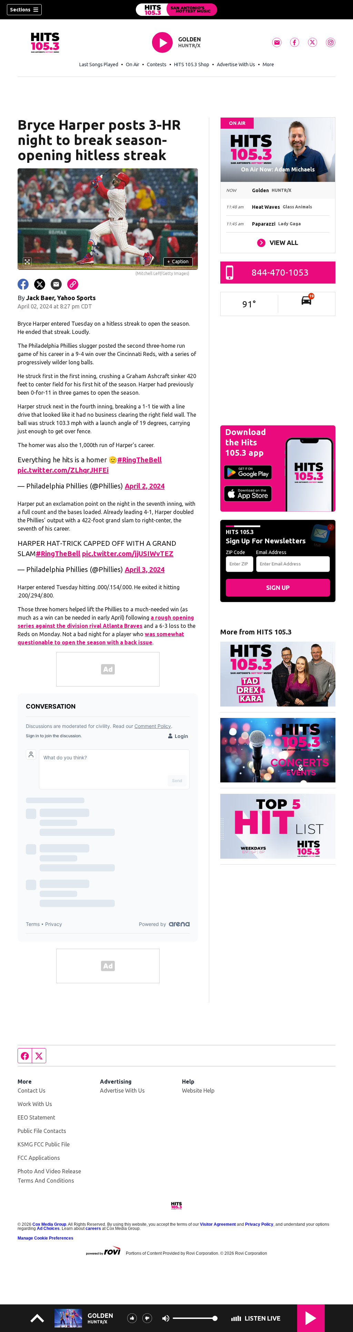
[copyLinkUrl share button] (72, 284)
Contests (157, 64)
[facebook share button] (23, 284)
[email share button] (56, 284)
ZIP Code (235, 552)
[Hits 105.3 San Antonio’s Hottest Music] (176, 10)
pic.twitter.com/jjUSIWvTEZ (127, 554)
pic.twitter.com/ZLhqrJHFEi (63, 470)
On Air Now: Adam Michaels (278, 169)
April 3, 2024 (144, 569)
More (268, 64)
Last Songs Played (98, 64)
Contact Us (32, 1090)
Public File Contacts (42, 1131)
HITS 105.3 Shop (191, 64)
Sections (20, 9)
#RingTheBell (139, 460)
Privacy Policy (259, 1224)
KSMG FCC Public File (44, 1144)
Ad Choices (48, 1228)
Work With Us (35, 1104)
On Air (132, 64)
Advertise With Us (236, 64)
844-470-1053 (280, 272)
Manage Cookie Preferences (45, 1238)
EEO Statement (36, 1117)
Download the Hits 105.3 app (245, 442)
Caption (178, 261)
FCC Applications (39, 1158)
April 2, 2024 (144, 486)
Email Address (271, 552)
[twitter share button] (39, 284)
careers (93, 1228)
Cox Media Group (49, 1224)
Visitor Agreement (218, 1224)
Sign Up (278, 587)
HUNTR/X (189, 45)
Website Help (198, 1090)
